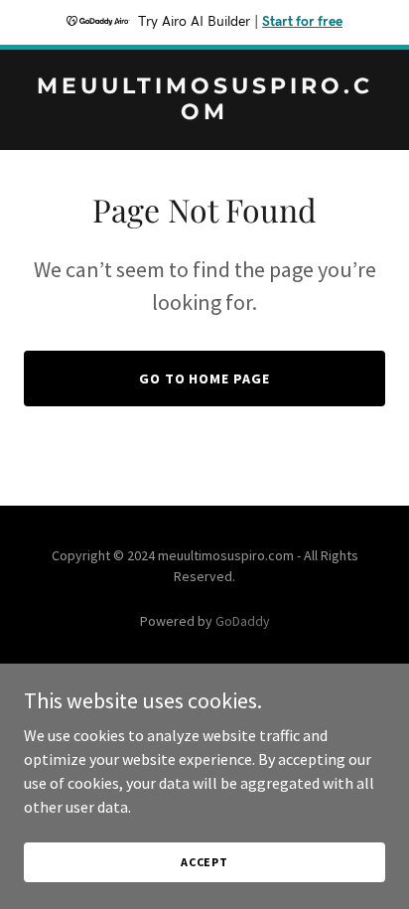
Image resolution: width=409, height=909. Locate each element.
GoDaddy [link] (242, 621)
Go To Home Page (205, 378)
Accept (204, 861)
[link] (204, 113)
